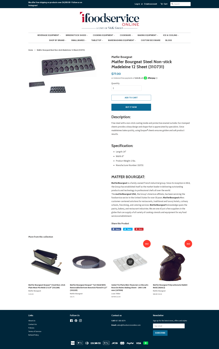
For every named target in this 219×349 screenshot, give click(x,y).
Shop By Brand (57, 40)
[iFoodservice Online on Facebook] (71, 321)
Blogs (168, 40)
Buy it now (131, 107)
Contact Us (32, 324)
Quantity (115, 83)
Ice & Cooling (170, 35)
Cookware (125, 35)
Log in (137, 4)
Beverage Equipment (49, 35)
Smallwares (78, 40)
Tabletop (96, 40)
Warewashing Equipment (121, 40)
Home (30, 50)
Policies (31, 328)
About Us (31, 320)
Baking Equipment (147, 35)
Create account (150, 4)
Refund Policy (33, 335)
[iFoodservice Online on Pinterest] (76, 321)
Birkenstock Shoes (76, 35)
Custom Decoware (150, 40)
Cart (165, 4)
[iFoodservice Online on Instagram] (80, 321)
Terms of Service (34, 331)
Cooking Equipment (103, 35)
